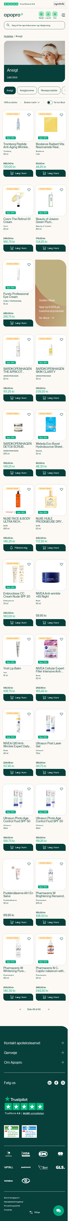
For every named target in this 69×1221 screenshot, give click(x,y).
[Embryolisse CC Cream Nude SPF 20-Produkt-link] (18, 592)
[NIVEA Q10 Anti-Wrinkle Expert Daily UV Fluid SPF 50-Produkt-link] (18, 742)
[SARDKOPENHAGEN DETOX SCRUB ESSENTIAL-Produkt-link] (18, 442)
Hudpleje (8, 36)
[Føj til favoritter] (29, 115)
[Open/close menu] (63, 15)
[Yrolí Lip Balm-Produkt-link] (18, 667)
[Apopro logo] (13, 15)
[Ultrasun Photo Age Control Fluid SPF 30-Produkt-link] (50, 817)
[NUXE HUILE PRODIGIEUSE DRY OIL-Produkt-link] (50, 517)
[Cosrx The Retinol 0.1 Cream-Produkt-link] (18, 218)
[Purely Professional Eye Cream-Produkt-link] (18, 293)
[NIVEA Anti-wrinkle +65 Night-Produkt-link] (50, 592)
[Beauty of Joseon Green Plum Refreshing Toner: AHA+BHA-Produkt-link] (50, 218)
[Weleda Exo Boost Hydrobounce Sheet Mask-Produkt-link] (50, 442)
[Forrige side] (20, 1009)
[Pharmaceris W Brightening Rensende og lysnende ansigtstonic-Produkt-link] (50, 892)
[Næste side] (48, 1009)
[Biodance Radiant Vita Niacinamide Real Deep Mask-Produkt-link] (50, 143)
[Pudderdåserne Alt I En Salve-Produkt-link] (18, 892)
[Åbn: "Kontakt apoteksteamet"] (34, 1043)
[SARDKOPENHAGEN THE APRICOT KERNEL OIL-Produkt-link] (18, 368)
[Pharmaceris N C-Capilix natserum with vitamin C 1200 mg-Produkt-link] (50, 967)
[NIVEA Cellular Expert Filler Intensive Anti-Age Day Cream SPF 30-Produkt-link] (50, 667)
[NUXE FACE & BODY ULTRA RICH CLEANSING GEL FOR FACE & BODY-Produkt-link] (18, 517)
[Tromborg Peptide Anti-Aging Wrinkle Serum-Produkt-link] (18, 143)
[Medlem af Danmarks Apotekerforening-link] (59, 4)
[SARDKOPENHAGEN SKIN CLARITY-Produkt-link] (50, 368)
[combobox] (34, 25)
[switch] (50, 102)
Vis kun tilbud (59, 102)
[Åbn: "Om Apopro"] (34, 1062)
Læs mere (12, 77)
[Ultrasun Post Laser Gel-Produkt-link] (50, 742)
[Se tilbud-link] (50, 293)
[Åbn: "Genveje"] (34, 1052)
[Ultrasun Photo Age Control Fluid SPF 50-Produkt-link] (18, 817)
